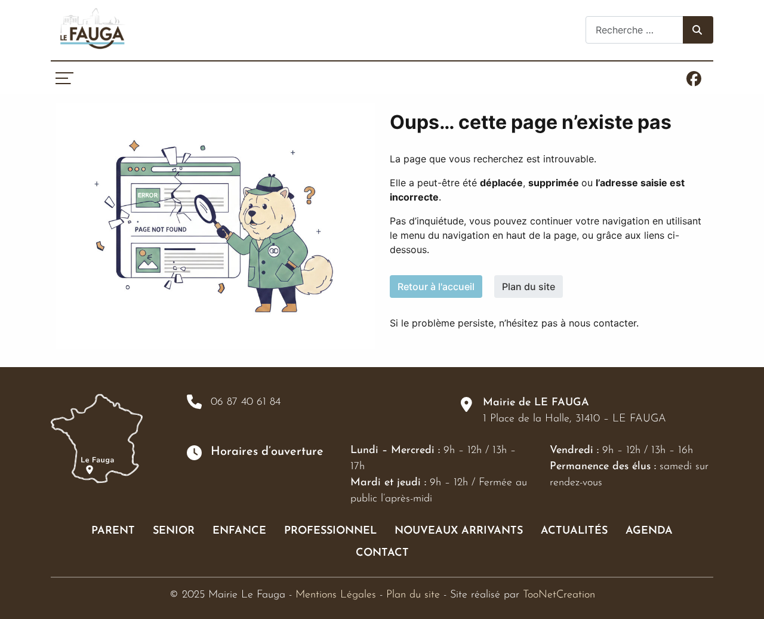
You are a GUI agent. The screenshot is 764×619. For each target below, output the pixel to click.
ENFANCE (239, 531)
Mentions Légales (335, 595)
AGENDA (649, 531)
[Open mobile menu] (64, 78)
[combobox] (634, 29)
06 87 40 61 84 (246, 402)
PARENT (113, 531)
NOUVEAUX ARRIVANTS (459, 531)
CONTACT (382, 553)
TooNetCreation (559, 595)
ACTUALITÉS (574, 531)
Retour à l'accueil (436, 286)
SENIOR (174, 531)
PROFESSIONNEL (330, 531)
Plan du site (528, 286)
